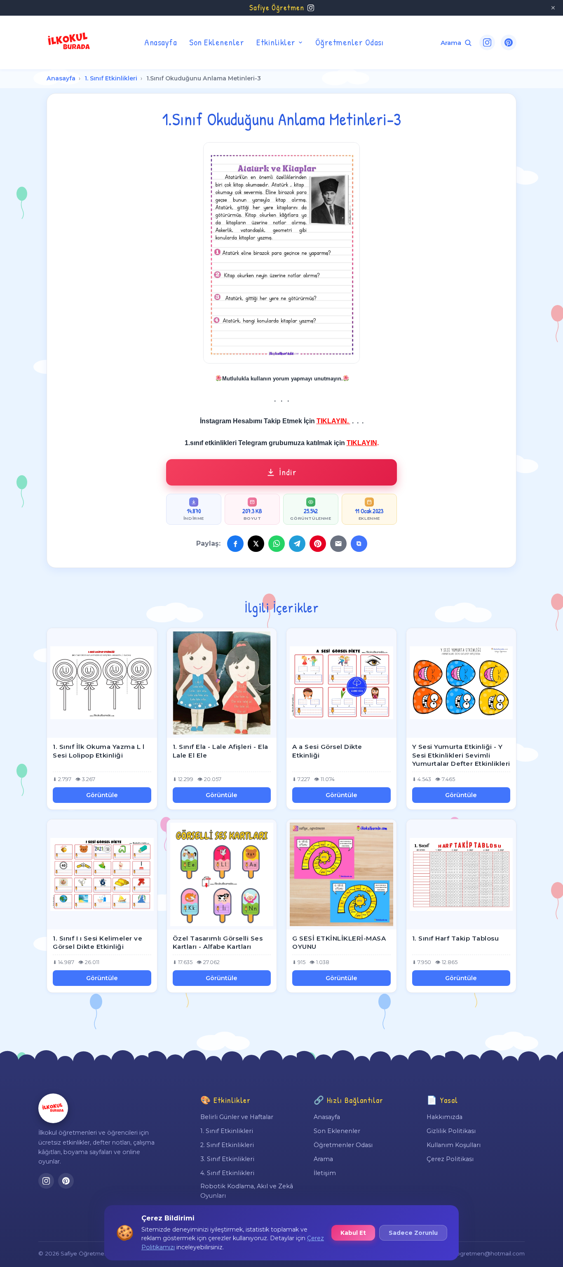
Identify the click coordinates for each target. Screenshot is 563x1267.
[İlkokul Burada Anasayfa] (69, 42)
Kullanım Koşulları (454, 1145)
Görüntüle (102, 795)
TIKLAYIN (362, 442)
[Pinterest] (508, 42)
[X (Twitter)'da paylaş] (256, 543)
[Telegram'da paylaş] (297, 543)
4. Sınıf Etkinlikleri (227, 1173)
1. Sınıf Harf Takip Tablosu (455, 938)
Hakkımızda (444, 1117)
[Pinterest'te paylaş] (318, 543)
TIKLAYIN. (333, 421)
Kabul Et (353, 1232)
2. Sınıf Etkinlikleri (227, 1145)
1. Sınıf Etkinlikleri (110, 78)
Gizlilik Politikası (451, 1131)
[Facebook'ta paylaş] (235, 543)
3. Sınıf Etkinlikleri (227, 1159)
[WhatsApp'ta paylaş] (276, 543)
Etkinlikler (276, 42)
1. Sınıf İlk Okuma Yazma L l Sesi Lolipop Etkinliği (98, 751)
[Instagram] (487, 42)
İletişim (325, 1173)
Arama (323, 1159)
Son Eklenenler (216, 42)
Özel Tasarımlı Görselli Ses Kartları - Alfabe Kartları (218, 942)
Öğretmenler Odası (349, 42)
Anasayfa (160, 42)
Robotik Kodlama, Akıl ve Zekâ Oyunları (246, 1191)
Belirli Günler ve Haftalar (236, 1117)
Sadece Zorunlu (413, 1232)
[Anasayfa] (53, 1108)
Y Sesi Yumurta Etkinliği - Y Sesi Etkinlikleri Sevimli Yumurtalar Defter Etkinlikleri (461, 755)
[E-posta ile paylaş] (338, 543)
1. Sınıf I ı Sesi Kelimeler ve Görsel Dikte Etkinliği (97, 942)
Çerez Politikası (450, 1159)
